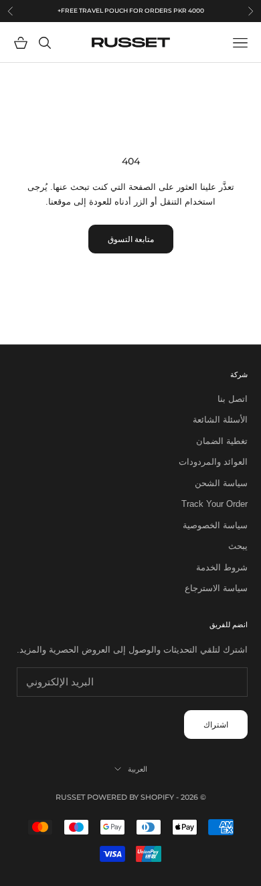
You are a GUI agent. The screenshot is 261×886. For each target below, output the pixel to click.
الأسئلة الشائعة (220, 420)
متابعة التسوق (131, 239)
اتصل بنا (232, 399)
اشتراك (215, 724)
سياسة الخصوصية (215, 525)
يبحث (238, 546)
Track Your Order (214, 504)
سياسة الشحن (221, 483)
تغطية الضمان (222, 441)
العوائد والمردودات (213, 462)
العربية (137, 769)
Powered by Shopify (130, 797)
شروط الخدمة (222, 567)
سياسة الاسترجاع (216, 588)
